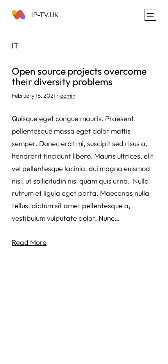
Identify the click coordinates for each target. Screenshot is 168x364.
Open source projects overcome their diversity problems (79, 76)
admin (67, 95)
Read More (29, 242)
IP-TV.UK (45, 14)
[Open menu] (150, 15)
